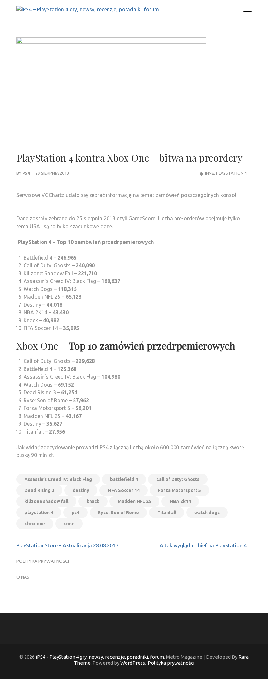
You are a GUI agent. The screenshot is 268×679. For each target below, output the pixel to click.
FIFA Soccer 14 (124, 490)
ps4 (75, 512)
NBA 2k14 (180, 501)
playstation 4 (39, 512)
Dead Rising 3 (39, 490)
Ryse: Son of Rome (118, 512)
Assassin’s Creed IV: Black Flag (58, 479)
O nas (22, 577)
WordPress (132, 663)
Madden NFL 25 (134, 501)
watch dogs (207, 512)
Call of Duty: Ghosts (177, 479)
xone (69, 523)
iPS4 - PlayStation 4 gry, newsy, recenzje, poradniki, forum (100, 657)
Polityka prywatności (42, 561)
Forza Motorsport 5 (179, 490)
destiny (81, 490)
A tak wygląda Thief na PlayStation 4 (203, 545)
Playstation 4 (231, 173)
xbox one (35, 523)
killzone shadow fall (46, 501)
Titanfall (166, 512)
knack (93, 501)
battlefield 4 (124, 479)
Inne (209, 173)
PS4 (26, 173)
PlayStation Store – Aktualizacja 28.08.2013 (67, 545)
